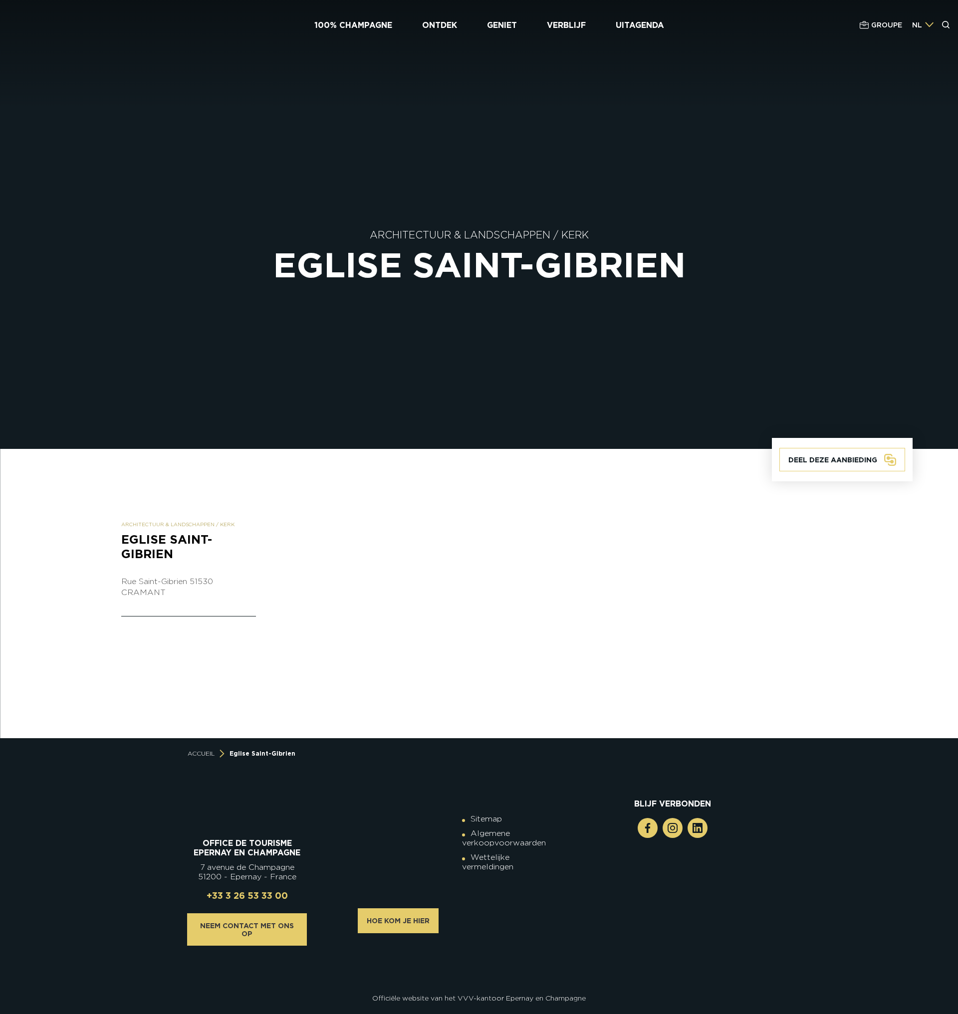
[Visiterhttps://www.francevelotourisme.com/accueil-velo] (486, 962)
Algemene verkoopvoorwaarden (504, 837)
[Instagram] (673, 828)
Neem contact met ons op (247, 930)
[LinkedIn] (698, 828)
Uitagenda (640, 25)
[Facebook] (648, 828)
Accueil (201, 753)
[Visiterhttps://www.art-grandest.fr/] (476, 970)
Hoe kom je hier (398, 921)
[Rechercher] (946, 25)
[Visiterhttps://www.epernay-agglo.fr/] (486, 970)
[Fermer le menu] (946, 64)
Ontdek (439, 25)
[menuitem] (917, 24)
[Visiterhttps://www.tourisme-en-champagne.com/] (481, 970)
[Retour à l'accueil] (247, 813)
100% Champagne (353, 25)
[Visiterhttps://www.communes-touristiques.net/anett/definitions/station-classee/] (481, 962)
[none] (923, 24)
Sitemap (486, 818)
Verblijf (566, 25)
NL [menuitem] (917, 24)
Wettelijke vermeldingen (487, 861)
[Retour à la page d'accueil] (68, 24)
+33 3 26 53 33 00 (247, 895)
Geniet (502, 25)
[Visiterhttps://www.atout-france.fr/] (471, 970)
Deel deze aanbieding (832, 460)
